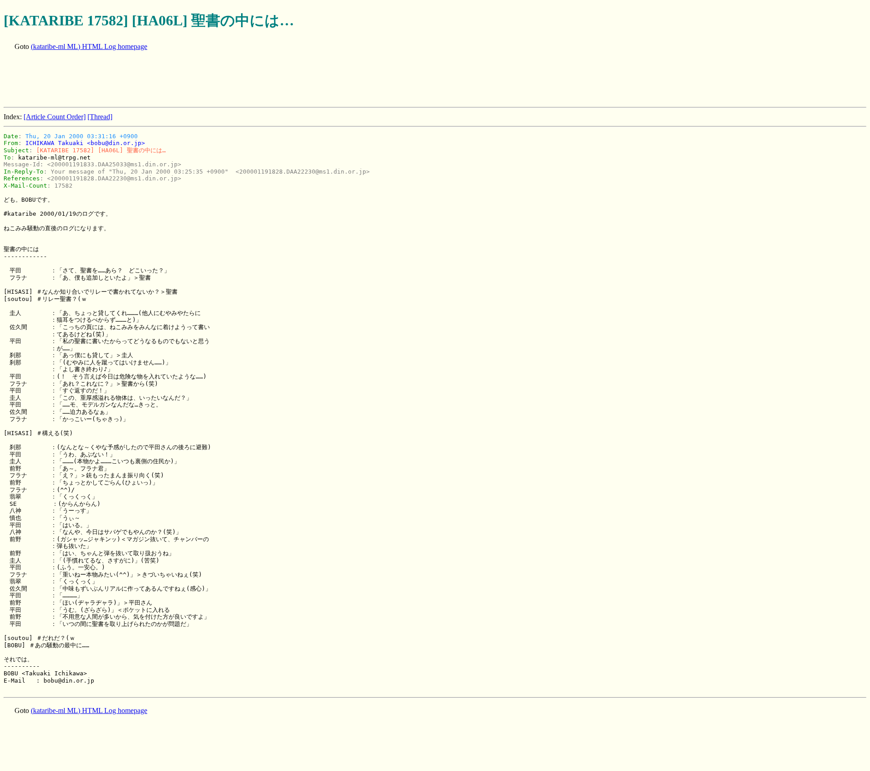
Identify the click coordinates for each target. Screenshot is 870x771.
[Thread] (99, 117)
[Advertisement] (169, 79)
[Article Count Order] (55, 117)
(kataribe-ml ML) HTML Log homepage (89, 46)
